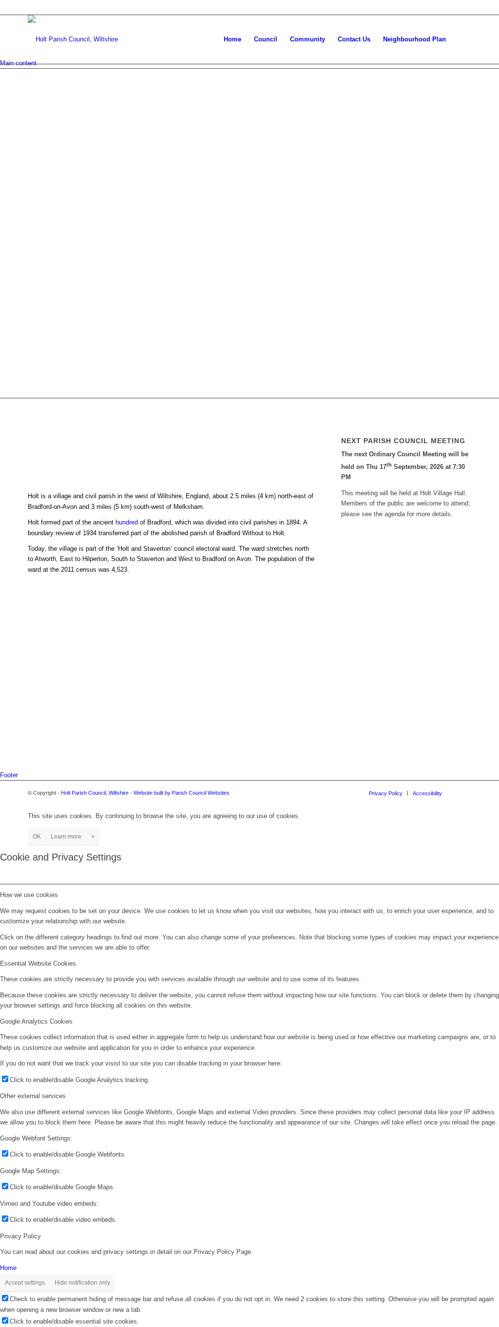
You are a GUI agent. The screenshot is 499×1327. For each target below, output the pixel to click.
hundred (126, 522)
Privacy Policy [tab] (20, 1236)
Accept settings (25, 1282)
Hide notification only (82, 1282)
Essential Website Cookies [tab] (38, 963)
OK (37, 836)
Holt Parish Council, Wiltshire (95, 793)
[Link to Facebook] (464, 792)
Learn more (66, 836)
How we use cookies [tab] (29, 894)
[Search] (461, 39)
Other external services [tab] (33, 1096)
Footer (9, 775)
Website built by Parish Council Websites (182, 793)
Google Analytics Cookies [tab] (36, 1021)
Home (8, 1267)
